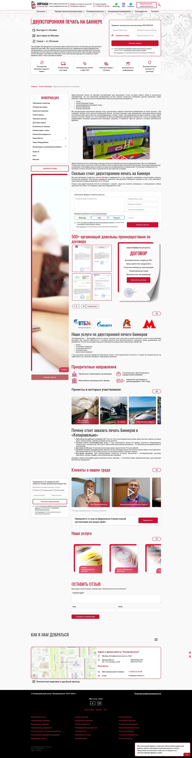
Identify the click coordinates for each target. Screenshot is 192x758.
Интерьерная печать (38, 738)
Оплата (99, 710)
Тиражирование (81, 738)
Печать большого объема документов (46, 731)
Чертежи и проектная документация (68, 11)
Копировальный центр (95, 11)
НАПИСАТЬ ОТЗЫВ (50, 169)
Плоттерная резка (126, 738)
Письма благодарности (42, 134)
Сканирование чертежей (40, 720)
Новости (36, 152)
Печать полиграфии (126, 731)
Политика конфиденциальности (147, 694)
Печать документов (82, 724)
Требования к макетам (41, 103)
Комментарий (78, 593)
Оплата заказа (38, 115)
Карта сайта (89, 710)
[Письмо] (102, 258)
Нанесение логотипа (83, 735)
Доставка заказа (39, 123)
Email (120, 607)
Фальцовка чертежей (127, 720)
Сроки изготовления (40, 111)
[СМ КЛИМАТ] (81, 258)
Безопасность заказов (41, 126)
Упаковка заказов (39, 119)
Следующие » (92, 306)
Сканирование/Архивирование (119, 11)
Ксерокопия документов (128, 724)
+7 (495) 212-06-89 (102, 6)
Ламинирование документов (86, 728)
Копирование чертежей (84, 720)
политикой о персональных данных (135, 50)
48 (84, 306)
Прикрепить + (148, 520)
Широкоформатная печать (129, 728)
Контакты (155, 11)
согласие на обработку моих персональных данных (134, 48)
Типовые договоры (40, 107)
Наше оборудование (40, 142)
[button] (42, 11)
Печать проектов (125, 717)
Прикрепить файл (122, 35)
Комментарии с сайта (41, 130)
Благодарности (141, 11)
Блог (34, 155)
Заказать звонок (50, 377)
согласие (120, 53)
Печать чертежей (81, 717)
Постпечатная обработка (128, 735)
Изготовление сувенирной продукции (45, 735)
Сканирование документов (41, 728)
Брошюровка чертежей (40, 724)
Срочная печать (81, 731)
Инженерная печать (38, 717)
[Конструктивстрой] (81, 287)
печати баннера (102, 177)
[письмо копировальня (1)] (102, 287)
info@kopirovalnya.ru (78, 6)
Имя (74, 607)
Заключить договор (138, 280)
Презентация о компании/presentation (47, 147)
